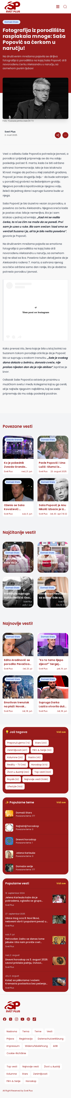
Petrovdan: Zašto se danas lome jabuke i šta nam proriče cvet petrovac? (24, 940)
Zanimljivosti (40, 1073)
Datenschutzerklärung (50, 1038)
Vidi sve (61, 732)
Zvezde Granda (14, 439)
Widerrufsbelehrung (36, 1046)
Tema (25, 1031)
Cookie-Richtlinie (16, 1053)
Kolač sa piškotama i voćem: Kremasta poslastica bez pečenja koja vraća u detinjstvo (25, 982)
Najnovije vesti (30, 1066)
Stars (25, 1073)
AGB (55, 1046)
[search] (65, 6)
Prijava (10, 1038)
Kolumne (12, 1073)
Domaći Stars (11, 22)
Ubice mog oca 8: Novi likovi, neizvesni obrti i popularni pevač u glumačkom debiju (25, 919)
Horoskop (31, 1081)
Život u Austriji (52, 1066)
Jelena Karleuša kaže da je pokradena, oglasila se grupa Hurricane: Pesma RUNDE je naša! (24, 899)
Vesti (49, 1031)
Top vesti (12, 1066)
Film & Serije (13, 1081)
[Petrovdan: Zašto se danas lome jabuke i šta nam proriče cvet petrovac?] (59, 940)
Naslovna (12, 1031)
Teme (38, 1031)
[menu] (58, 7)
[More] (58, 135)
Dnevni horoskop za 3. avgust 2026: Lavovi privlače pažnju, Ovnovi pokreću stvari (26, 961)
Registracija (26, 1038)
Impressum (13, 1046)
